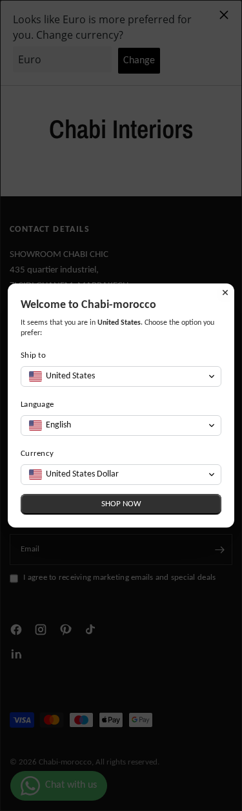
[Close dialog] (225, 292)
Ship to (33, 355)
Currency (37, 453)
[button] (121, 376)
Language (37, 404)
